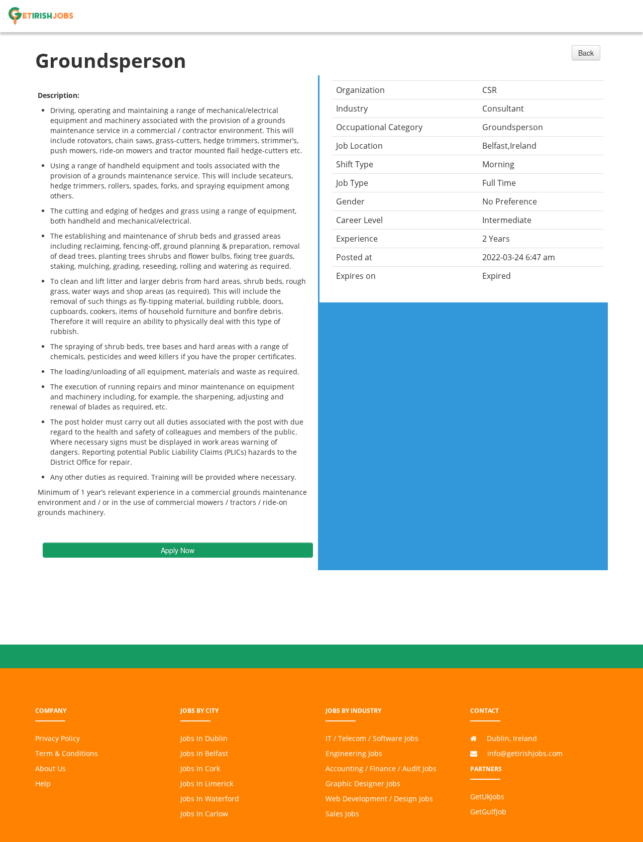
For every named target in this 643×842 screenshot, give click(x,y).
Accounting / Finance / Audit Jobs (381, 768)
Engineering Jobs (354, 753)
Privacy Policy (57, 738)
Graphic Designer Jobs (363, 783)
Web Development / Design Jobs (379, 798)
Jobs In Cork (200, 768)
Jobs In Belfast (204, 753)
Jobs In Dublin (204, 738)
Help (43, 783)
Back (586, 53)
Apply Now (177, 550)
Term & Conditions (66, 753)
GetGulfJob (488, 811)
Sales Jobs (342, 813)
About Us (50, 768)
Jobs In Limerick (206, 783)
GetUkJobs (487, 796)
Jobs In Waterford (209, 798)
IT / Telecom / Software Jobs (372, 738)
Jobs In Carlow (204, 813)
